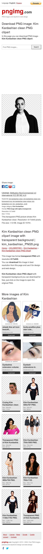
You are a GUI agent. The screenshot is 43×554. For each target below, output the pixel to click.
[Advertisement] (21, 72)
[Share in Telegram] (6, 186)
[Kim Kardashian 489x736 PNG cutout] (11, 463)
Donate (25, 534)
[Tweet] (13, 186)
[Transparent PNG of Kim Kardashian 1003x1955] (32, 501)
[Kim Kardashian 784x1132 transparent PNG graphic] (32, 463)
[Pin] (10, 186)
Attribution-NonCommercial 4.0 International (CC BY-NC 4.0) (19, 194)
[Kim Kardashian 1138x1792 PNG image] (11, 501)
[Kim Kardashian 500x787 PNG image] (32, 388)
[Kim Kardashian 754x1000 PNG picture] (32, 426)
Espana (19, 3)
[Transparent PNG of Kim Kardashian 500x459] (11, 426)
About (5, 534)
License (12, 534)
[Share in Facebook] (3, 186)
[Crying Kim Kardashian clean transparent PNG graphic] (11, 388)
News (18, 534)
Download (11, 335)
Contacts (13, 537)
